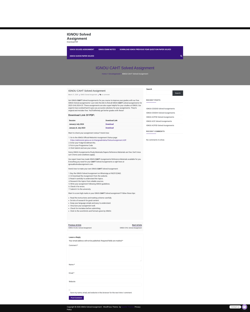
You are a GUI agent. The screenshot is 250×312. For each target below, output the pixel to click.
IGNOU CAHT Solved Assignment (86, 90)
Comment (73, 245)
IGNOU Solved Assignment (82, 49)
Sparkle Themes (127, 307)
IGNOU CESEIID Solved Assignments (160, 109)
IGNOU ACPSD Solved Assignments (160, 117)
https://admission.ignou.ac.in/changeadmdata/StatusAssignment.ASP (98, 140)
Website (72, 281)
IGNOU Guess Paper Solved (82, 56)
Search (149, 89)
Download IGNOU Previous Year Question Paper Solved (145, 49)
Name (72, 265)
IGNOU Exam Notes (107, 49)
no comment (105, 95)
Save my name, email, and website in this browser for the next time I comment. (101, 293)
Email (71, 273)
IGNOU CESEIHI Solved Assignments (160, 113)
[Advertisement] (58, 13)
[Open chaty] (244, 307)
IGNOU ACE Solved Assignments (159, 121)
